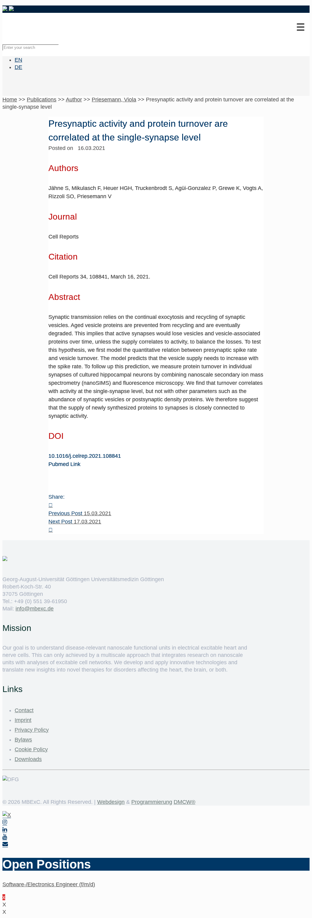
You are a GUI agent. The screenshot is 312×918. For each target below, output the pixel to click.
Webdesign (111, 802)
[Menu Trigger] (300, 26)
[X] (6, 815)
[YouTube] (4, 837)
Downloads (28, 759)
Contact (24, 710)
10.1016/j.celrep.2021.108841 (84, 456)
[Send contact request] (5, 844)
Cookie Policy (31, 749)
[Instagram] (4, 822)
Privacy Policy (32, 730)
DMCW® (184, 802)
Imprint (23, 720)
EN (18, 60)
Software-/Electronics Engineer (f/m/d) (48, 884)
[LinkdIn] (4, 829)
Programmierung (151, 802)
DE (18, 67)
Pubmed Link (64, 464)
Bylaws (23, 740)
